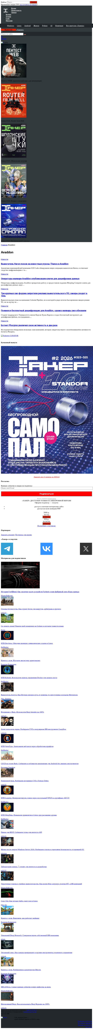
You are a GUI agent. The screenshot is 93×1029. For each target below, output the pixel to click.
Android (27, 26)
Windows (10, 26)
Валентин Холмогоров (8, 664)
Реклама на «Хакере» (85, 1025)
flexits (3, 630)
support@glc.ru (32, 1010)
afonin (3, 939)
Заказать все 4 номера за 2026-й (46, 477)
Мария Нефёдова (7, 595)
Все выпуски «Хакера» (75, 26)
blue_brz (4, 905)
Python (44, 26)
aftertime (4, 853)
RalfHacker (4, 647)
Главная (4, 245)
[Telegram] (7, 549)
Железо (36, 26)
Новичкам (59, 26)
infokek (3, 956)
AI (51, 26)
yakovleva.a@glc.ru (29, 1012)
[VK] (46, 549)
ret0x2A (3, 613)
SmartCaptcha (52, 498)
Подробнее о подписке (46, 526)
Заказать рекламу (8, 535)
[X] (86, 549)
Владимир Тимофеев (8, 767)
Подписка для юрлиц (23, 535)
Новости (4, 259)
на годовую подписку (28, 4)
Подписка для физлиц (85, 1021)
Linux (19, 26)
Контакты (88, 1027)
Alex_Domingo (6, 699)
